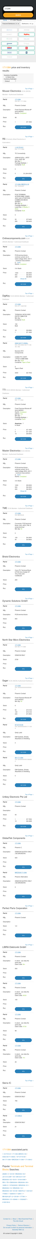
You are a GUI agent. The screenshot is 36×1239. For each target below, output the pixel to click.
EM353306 (13, 1182)
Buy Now (23, 127)
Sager (17, 680)
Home (5, 20)
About (14, 1219)
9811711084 (19, 757)
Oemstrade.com (18, 2)
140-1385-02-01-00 (18, 1177)
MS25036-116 (7, 1188)
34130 (12, 1174)
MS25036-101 (23, 1185)
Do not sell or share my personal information (17, 1227)
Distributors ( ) (27, 23)
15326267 (23, 1199)
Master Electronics (16, 452)
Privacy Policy (11, 1225)
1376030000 (13, 1185)
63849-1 (15, 1199)
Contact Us (7, 1219)
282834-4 (13, 1194)
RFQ (23, 179)
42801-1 (20, 1194)
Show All (23, 279)
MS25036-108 (23, 1182)
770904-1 (5, 1194)
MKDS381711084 (21, 872)
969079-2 (21, 1191)
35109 (16, 1196)
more (18, 262)
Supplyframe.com (28, 1233)
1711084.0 (18, 1116)
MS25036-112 (17, 1188)
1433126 (29, 1191)
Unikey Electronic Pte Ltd (15, 796)
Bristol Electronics (11, 556)
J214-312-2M (6, 1177)
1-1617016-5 (19, 147)
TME (17, 508)
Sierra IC (7, 1082)
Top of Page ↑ (29, 88)
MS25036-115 (7, 1199)
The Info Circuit (18, 1221)
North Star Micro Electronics (16, 639)
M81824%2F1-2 (7, 1196)
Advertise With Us (18, 1230)
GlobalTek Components (14, 838)
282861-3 (5, 1174)
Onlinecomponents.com (16, 239)
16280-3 (5, 1185)
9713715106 (19, 725)
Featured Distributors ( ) (10, 23)
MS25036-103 (7, 1179)
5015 (14, 1179)
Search (18, 15)
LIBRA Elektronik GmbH (14, 947)
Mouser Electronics (16, 92)
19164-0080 (22, 1179)
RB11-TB (5, 1182)
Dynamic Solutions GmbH (15, 600)
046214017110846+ (21, 343)
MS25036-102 (20, 1174)
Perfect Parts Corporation (15, 908)
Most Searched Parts (25, 1219)
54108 (15, 1191)
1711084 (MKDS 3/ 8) (22, 184)
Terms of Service (23, 1225)
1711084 (18, 99)
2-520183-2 (6, 1202)
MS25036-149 (7, 1191)
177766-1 (23, 1196)
